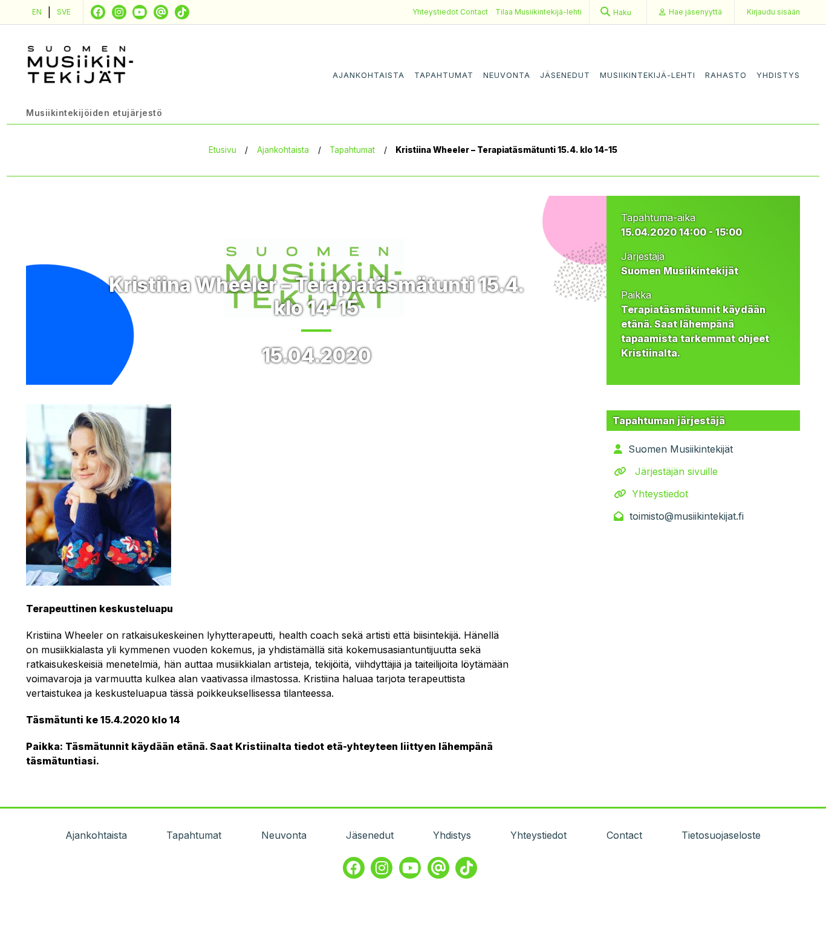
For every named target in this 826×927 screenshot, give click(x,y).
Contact (474, 11)
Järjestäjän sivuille (676, 471)
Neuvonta (506, 75)
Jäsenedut (565, 75)
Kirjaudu (773, 11)
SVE (64, 11)
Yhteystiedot (436, 11)
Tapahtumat (443, 75)
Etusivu (222, 150)
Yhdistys (778, 75)
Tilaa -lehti (538, 11)
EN (37, 11)
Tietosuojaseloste (721, 835)
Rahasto (726, 75)
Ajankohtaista (369, 75)
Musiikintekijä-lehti (647, 75)
